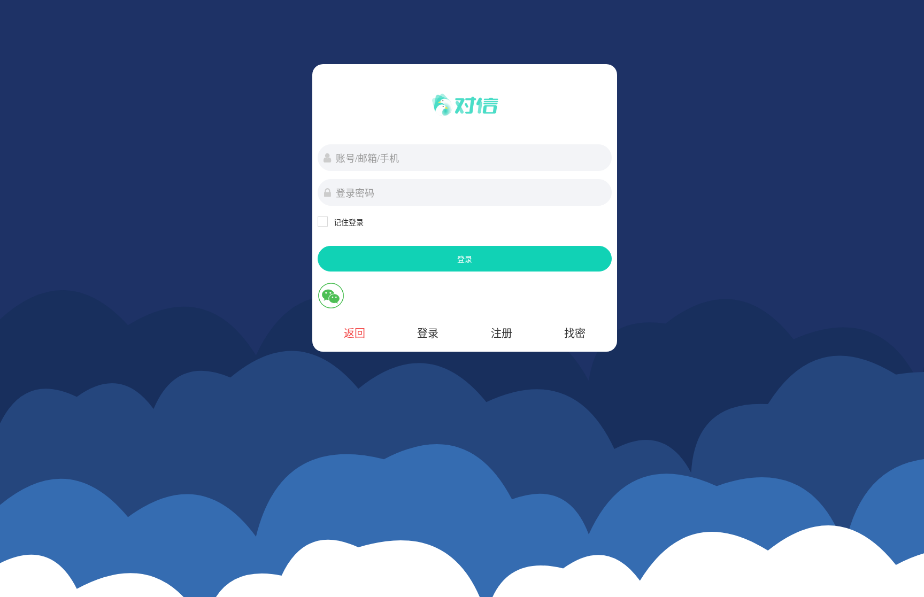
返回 (354, 332)
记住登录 (349, 221)
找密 (575, 332)
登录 (464, 258)
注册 (501, 332)
